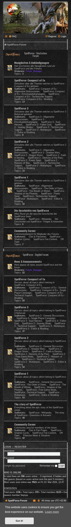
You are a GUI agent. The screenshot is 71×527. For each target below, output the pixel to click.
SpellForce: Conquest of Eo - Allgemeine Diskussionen (36, 90)
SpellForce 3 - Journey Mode (36, 323)
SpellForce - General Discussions (45, 382)
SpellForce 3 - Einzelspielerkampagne (29, 120)
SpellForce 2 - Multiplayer (38, 165)
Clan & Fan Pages (38, 430)
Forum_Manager (34, 71)
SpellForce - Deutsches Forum (35, 54)
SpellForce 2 (21, 141)
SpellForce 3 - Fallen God (38, 124)
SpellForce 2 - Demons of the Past (45, 157)
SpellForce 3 (21, 108)
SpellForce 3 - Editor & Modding (32, 328)
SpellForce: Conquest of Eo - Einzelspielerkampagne (39, 92)
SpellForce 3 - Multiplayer (38, 129)
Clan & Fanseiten (37, 236)
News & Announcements (28, 261)
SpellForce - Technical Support (29, 392)
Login (7, 447)
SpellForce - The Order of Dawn (47, 188)
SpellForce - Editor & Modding (44, 395)
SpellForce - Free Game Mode (41, 390)
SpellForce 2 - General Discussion (46, 346)
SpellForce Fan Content (45, 239)
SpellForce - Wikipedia (40, 219)
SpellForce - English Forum (35, 254)
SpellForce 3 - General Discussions (46, 315)
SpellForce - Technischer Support (39, 196)
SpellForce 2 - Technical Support (38, 359)
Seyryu (24, 495)
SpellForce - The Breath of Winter (33, 191)
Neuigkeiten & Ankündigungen (31, 63)
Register (20, 447)
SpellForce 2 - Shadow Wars (45, 152)
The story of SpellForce (27, 404)
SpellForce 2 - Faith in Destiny (47, 351)
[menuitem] (12, 36)
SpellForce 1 (21, 177)
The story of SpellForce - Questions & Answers (39, 414)
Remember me (47, 465)
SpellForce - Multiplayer (26, 198)
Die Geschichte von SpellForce (31, 210)
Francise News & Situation (36, 435)
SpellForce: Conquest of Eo (29, 80)
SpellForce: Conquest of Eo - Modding (33, 99)
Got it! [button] (19, 520)
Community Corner (25, 231)
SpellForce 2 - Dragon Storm (28, 155)
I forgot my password (14, 465)
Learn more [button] (52, 511)
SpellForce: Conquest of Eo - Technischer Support (37, 95)
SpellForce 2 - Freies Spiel (27, 160)
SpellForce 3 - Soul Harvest (28, 321)
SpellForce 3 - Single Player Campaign (36, 318)
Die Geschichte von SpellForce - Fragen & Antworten (38, 220)
